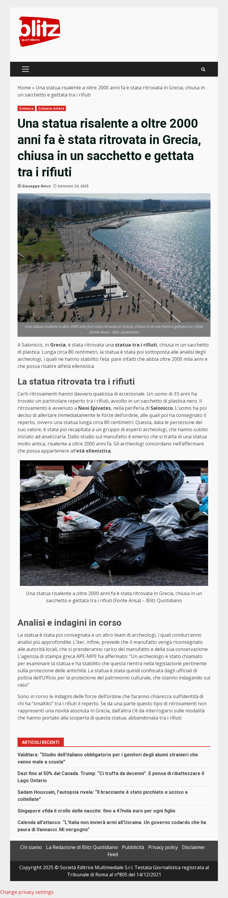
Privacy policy (163, 847)
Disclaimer (193, 847)
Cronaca (26, 108)
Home (24, 87)
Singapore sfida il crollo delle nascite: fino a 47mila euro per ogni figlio (96, 811)
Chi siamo (31, 847)
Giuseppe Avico (36, 186)
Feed (112, 854)
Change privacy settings (26, 892)
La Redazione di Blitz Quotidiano (82, 847)
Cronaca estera (51, 108)
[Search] (203, 69)
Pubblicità (133, 847)
